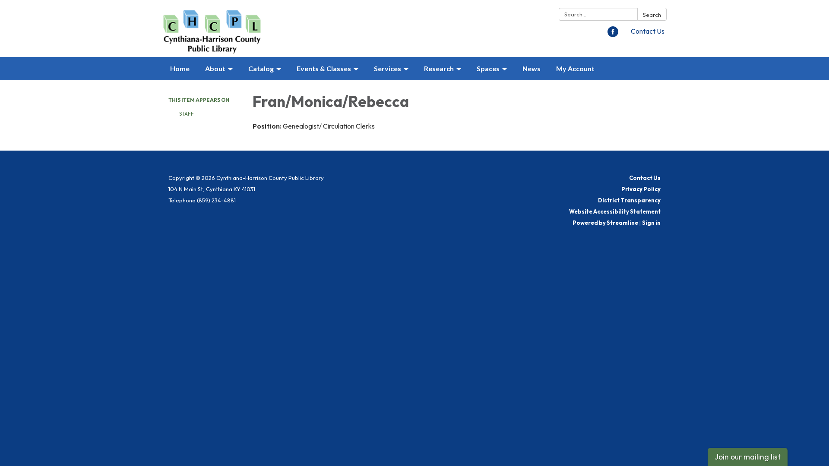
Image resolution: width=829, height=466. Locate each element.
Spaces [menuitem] (488, 68)
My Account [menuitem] (575, 68)
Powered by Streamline (605, 222)
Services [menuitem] (387, 68)
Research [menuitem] (439, 68)
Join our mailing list (748, 457)
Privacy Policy (641, 189)
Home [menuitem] (180, 68)
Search (652, 14)
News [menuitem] (531, 68)
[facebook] (613, 34)
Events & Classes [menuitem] (324, 68)
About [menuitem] (215, 68)
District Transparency (629, 200)
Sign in (651, 222)
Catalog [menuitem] (261, 68)
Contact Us (647, 31)
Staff (186, 113)
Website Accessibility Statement (615, 211)
